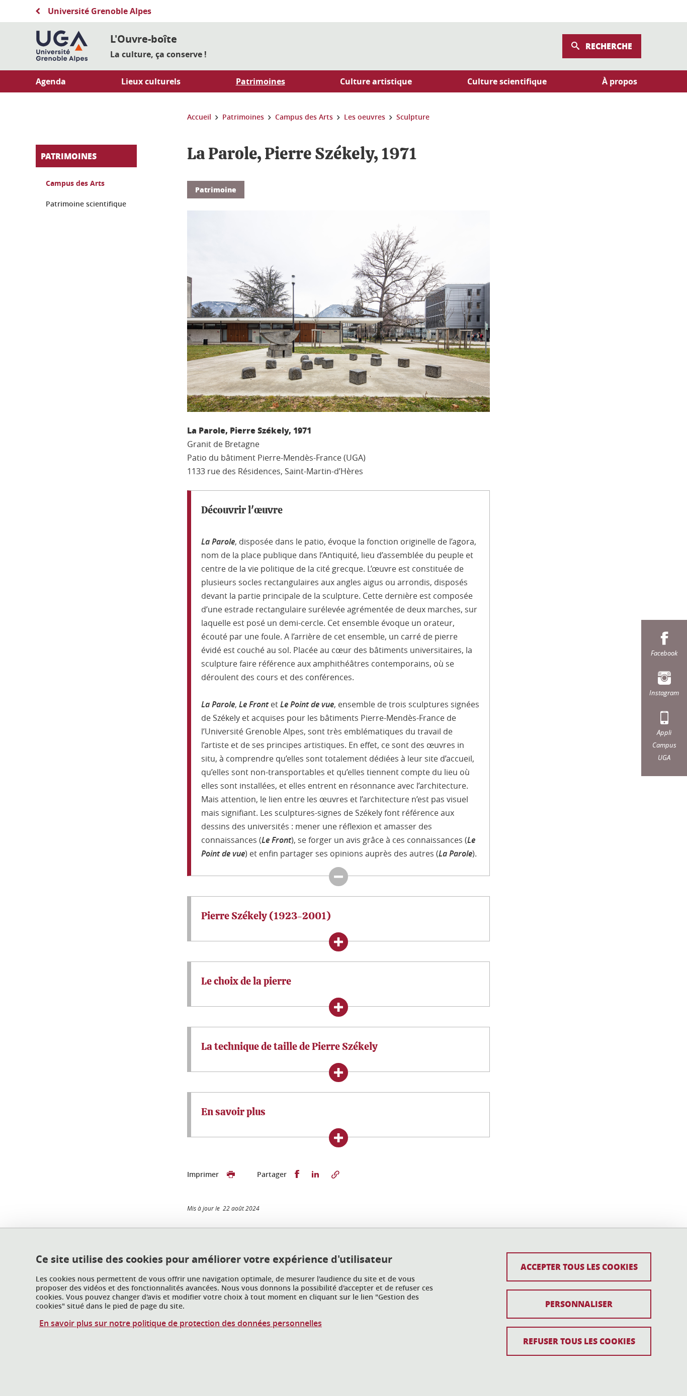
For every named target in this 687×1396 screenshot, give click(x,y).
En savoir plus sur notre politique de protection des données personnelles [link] (180, 1323)
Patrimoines (69, 156)
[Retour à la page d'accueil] (62, 46)
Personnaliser (579, 1304)
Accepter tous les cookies (579, 1266)
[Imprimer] (231, 1174)
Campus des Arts (75, 183)
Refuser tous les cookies (579, 1341)
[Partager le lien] (335, 1174)
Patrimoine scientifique (86, 203)
